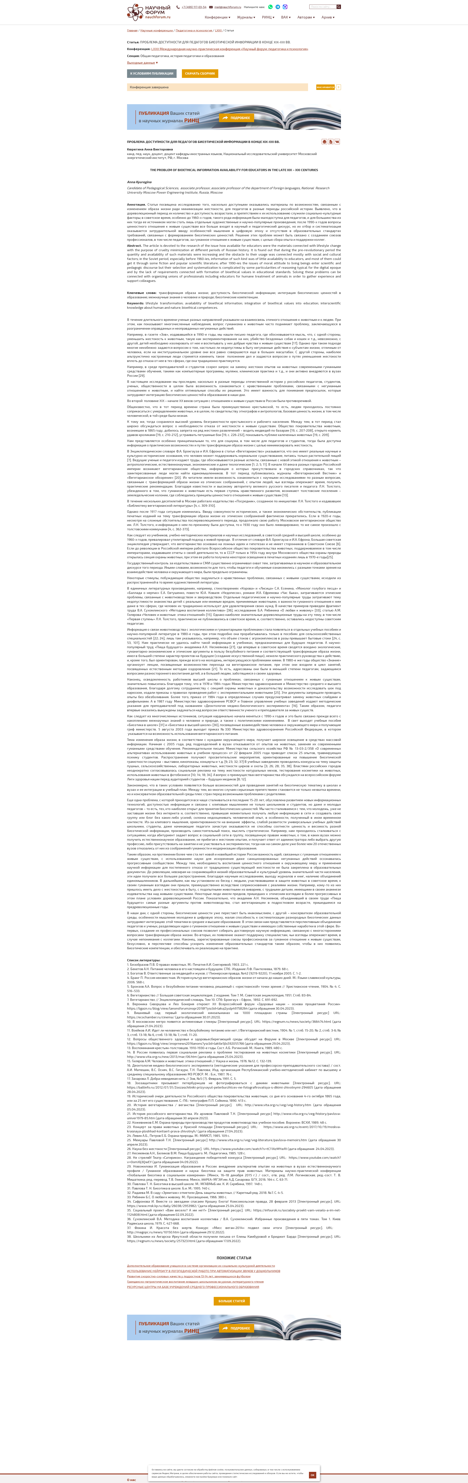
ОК (312, 1475)
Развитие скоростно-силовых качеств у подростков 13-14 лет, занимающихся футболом (188, 1276)
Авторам (304, 17)
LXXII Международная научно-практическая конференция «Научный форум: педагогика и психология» (229, 49)
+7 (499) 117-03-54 (194, 7)
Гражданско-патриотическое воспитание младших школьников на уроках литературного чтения (195, 1281)
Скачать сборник (200, 73)
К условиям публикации (151, 73)
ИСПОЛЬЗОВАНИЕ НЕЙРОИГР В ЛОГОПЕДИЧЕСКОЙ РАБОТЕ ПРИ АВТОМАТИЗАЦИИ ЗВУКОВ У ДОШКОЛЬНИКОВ (203, 1271)
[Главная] (149, 12)
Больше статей (232, 1301)
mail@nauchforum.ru (227, 7)
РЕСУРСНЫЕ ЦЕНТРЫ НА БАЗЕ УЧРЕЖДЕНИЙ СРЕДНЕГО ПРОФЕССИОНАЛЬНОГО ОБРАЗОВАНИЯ (193, 1287)
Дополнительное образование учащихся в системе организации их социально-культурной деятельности (201, 1265)
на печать (324, 141)
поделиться (337, 141)
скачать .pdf (331, 141)
